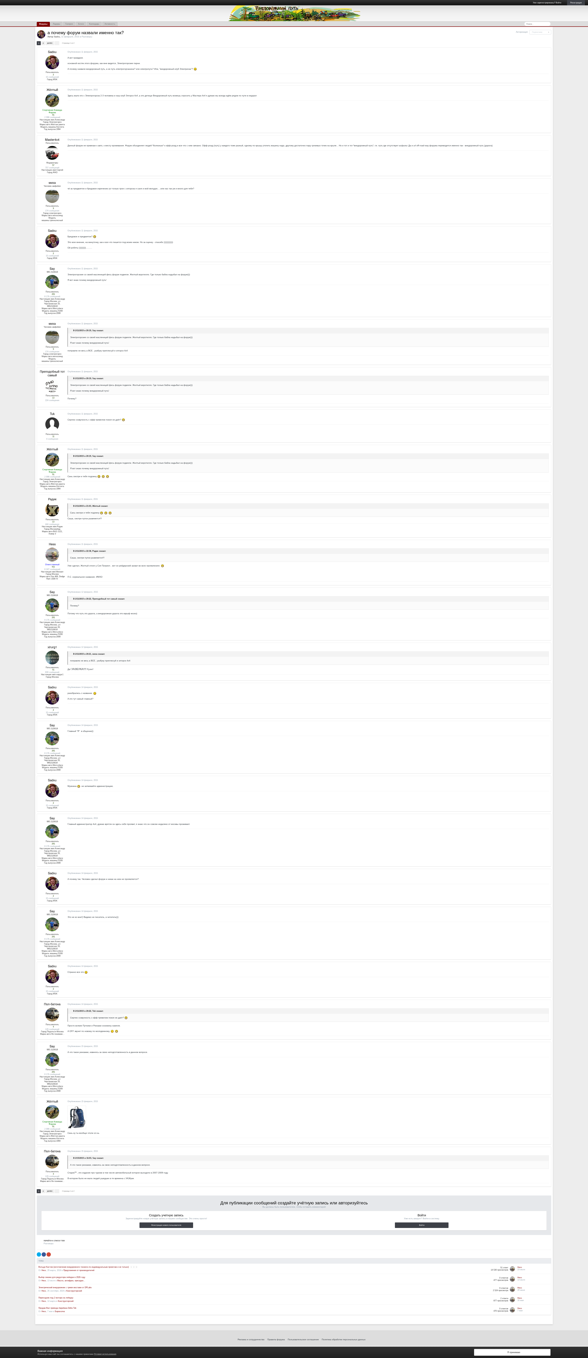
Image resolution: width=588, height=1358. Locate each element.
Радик (52, 499)
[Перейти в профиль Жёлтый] (52, 100)
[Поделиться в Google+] (49, 1254)
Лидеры (56, 24)
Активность (110, 24)
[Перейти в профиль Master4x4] (52, 153)
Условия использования (105, 1354)
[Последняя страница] (57, 43)
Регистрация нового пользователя (166, 1225)
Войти (421, 1225)
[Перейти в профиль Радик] (52, 509)
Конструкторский (74, 1291)
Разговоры (87, 36)
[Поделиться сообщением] (548, 52)
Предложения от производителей (78, 1270)
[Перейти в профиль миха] (52, 196)
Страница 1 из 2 (68, 43)
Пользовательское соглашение (303, 1339)
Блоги (81, 24)
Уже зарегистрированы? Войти (547, 3)
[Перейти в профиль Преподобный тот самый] (52, 386)
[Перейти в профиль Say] (52, 282)
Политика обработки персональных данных (344, 1339)
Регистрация (576, 3)
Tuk (52, 413)
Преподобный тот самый (52, 373)
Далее (50, 43)
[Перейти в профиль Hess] (52, 555)
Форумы (43, 24)
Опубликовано (83, 52)
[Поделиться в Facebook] (44, 1254)
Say (52, 268)
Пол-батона (52, 1004)
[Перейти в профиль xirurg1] (52, 657)
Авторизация (522, 32)
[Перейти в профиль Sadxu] (41, 34)
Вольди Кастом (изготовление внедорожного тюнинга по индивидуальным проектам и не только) (83, 1267)
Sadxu (57, 36)
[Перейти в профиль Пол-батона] (52, 1014)
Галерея (69, 24)
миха (52, 182)
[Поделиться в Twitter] (39, 1254)
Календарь (94, 24)
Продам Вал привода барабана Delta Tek (57, 1308)
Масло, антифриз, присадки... (71, 1280)
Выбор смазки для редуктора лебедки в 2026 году (61, 1277)
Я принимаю (513, 1352)
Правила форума (276, 1339)
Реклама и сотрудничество (251, 1339)
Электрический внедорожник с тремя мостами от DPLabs (65, 1287)
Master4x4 (52, 139)
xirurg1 (52, 647)
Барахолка (60, 1311)
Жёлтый (52, 89)
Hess (52, 544)
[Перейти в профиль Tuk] (52, 424)
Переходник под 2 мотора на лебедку (55, 1298)
